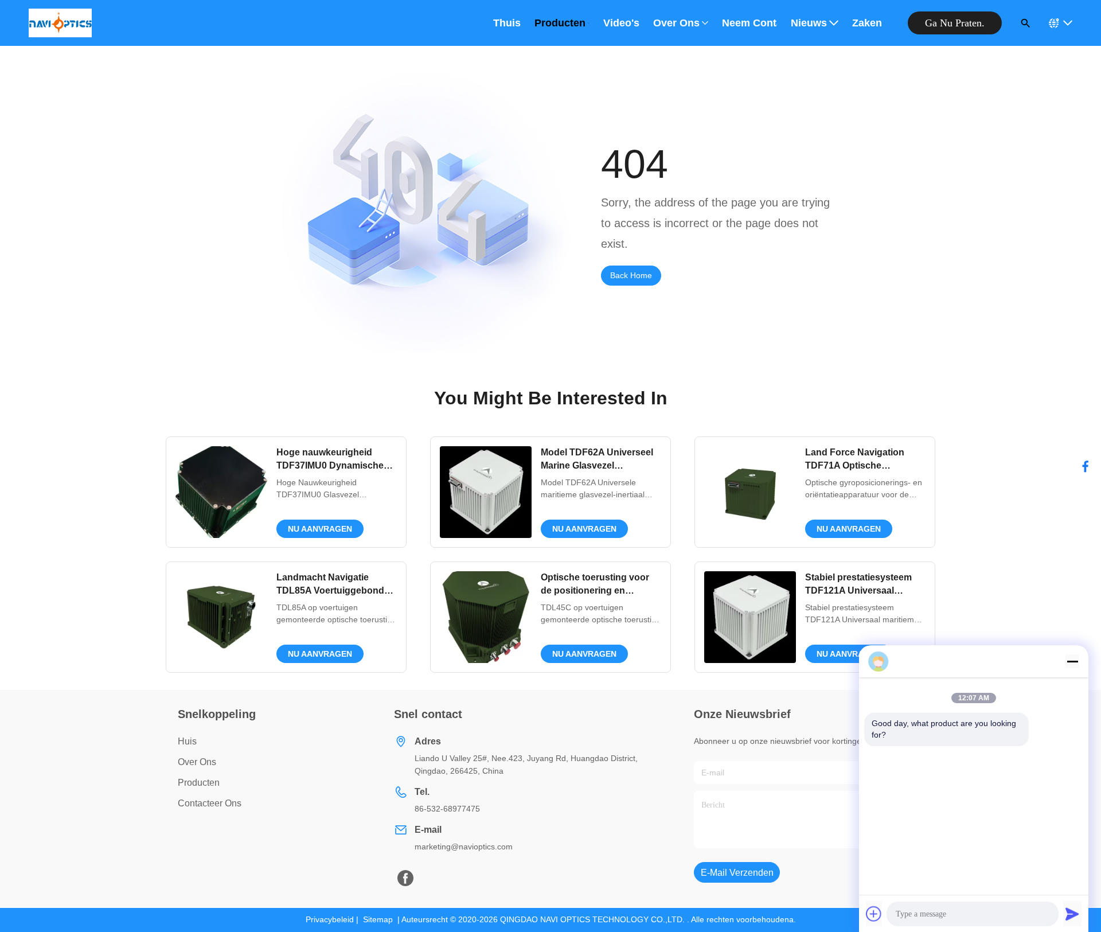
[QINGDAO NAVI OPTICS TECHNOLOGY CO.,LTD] (60, 23)
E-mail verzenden (737, 873)
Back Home (631, 275)
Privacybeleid (330, 919)
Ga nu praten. (955, 23)
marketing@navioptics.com (464, 846)
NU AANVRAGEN (320, 528)
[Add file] (874, 913)
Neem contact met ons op (749, 23)
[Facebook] (1085, 466)
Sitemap (378, 919)
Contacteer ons (209, 803)
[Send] (1072, 913)
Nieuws (809, 23)
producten (199, 782)
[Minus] (1072, 661)
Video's (621, 23)
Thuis (507, 23)
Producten (559, 23)
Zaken (867, 23)
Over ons (676, 23)
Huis (187, 741)
